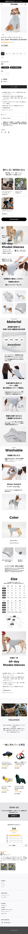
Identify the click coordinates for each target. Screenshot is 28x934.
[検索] (22, 4)
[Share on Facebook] (1, 132)
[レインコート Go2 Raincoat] (7, 779)
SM (14, 53)
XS (6, 53)
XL (2, 57)
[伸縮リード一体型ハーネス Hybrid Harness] (20, 755)
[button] (4, 34)
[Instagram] (2, 922)
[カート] (25, 4)
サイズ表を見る (5, 67)
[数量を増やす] (8, 74)
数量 (2, 71)
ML (21, 53)
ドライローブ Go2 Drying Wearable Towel (19, 788)
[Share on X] (5, 132)
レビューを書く (12, 845)
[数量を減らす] (2, 74)
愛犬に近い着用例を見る (15, 67)
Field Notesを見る (14, 219)
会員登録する (14, 815)
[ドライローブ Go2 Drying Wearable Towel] (20, 779)
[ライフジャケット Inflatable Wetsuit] (7, 755)
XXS (3, 53)
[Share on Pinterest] (8, 132)
